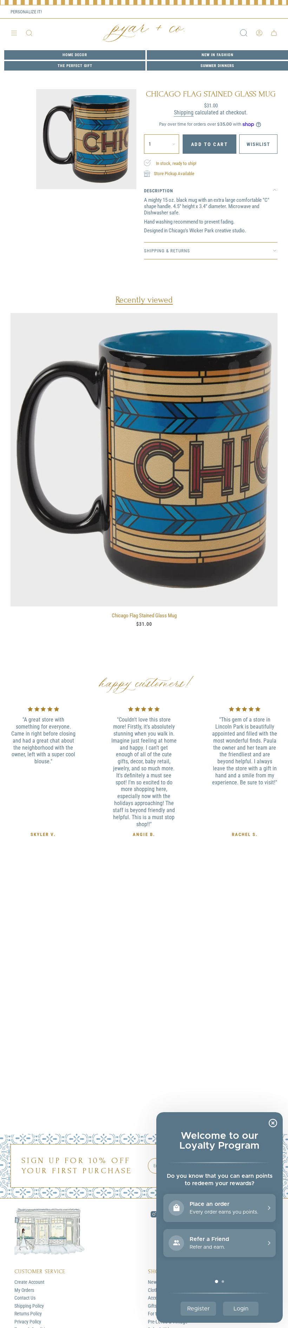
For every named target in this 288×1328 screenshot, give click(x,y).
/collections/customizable (67, 11)
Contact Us (24, 1298)
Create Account (29, 1282)
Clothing (156, 1290)
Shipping (184, 112)
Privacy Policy (27, 1321)
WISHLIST (266, 12)
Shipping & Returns (167, 250)
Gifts (152, 1306)
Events (238, 12)
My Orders (24, 1290)
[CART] (274, 33)
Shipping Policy (29, 1306)
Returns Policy (28, 1313)
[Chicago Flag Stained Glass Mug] (144, 459)
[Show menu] (14, 33)
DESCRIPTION (158, 190)
